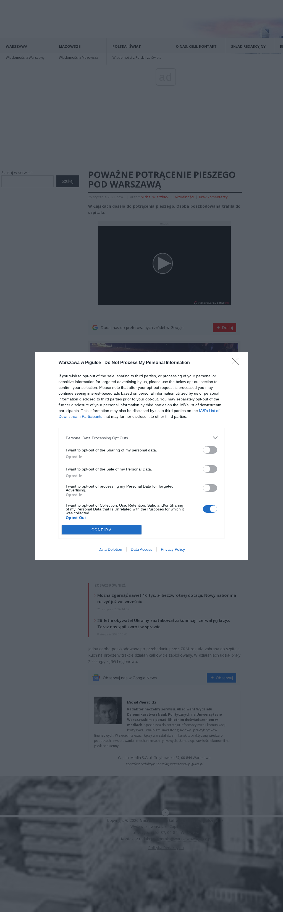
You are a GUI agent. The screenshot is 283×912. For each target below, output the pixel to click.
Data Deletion (110, 549)
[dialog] (141, 456)
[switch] (210, 450)
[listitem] (141, 438)
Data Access (141, 549)
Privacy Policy (173, 549)
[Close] (237, 363)
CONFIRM (101, 530)
